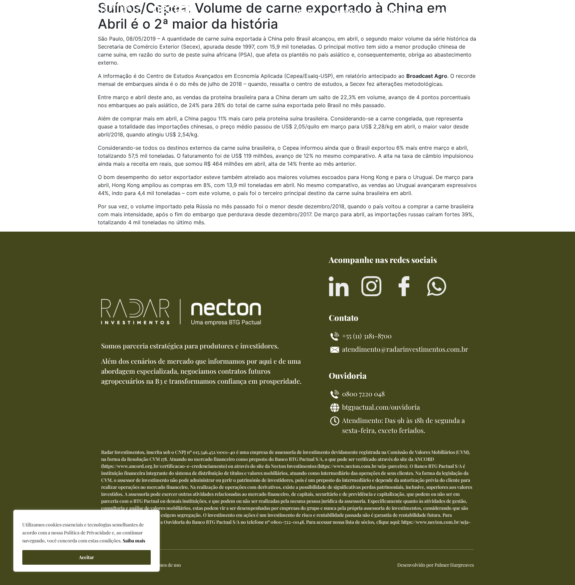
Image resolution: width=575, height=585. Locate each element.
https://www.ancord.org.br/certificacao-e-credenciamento (164, 466)
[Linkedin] (339, 286)
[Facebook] (404, 286)
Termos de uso (166, 565)
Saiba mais (134, 540)
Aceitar (86, 557)
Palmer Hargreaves (454, 565)
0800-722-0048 (287, 522)
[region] (86, 541)
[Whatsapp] (437, 286)
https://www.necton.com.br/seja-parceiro (362, 466)
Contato (450, 11)
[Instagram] (371, 286)
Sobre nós (399, 11)
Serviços (347, 11)
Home (303, 11)
